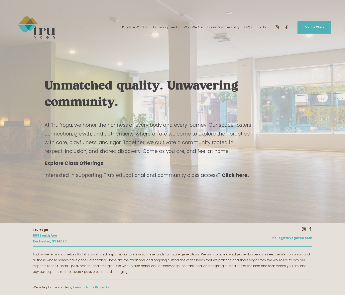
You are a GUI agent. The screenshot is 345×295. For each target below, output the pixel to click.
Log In (261, 27)
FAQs (248, 27)
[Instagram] (276, 27)
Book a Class (314, 27)
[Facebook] (286, 27)
